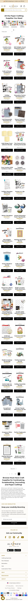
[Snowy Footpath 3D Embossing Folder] (20, 112)
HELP (3, 572)
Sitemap (19, 588)
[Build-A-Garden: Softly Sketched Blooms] (20, 280)
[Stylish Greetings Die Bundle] (7, 353)
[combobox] (14, 10)
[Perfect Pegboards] (20, 425)
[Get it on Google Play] (17, 550)
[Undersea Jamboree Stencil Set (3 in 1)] (7, 329)
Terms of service (19, 585)
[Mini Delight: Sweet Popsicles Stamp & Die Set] (20, 40)
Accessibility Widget (14, 590)
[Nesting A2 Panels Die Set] (20, 232)
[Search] (2, 10)
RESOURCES (5, 575)
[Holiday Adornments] (7, 88)
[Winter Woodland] (7, 208)
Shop (3, 555)
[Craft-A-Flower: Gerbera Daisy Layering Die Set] (20, 256)
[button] (3, 598)
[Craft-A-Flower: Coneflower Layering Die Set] (7, 64)
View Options (20, 174)
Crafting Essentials (6, 558)
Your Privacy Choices (10, 588)
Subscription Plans (6, 568)
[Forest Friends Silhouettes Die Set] (20, 401)
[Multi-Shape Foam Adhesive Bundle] (7, 136)
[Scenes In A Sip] (20, 184)
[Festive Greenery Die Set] (20, 353)
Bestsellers (4, 563)
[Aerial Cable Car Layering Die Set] (7, 377)
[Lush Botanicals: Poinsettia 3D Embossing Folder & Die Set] (7, 112)
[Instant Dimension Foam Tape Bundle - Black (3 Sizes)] (20, 208)
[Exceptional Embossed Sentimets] (7, 401)
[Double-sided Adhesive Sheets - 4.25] (20, 305)
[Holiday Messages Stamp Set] (7, 184)
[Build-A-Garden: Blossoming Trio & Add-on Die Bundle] (20, 449)
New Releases (5, 560)
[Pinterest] (14, 537)
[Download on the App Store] (10, 550)
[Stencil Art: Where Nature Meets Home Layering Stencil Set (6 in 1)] (7, 280)
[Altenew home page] (13, 6)
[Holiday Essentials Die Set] (20, 377)
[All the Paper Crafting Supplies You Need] (6, 27)
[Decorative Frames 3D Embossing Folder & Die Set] (20, 88)
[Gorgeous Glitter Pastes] (7, 425)
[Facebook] (5, 537)
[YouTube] (22, 537)
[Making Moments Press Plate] (7, 449)
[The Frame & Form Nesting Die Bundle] (20, 136)
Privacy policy (10, 585)
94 (15, 474)
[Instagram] (10, 537)
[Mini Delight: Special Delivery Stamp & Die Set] (7, 232)
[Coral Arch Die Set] (20, 329)
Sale (3, 566)
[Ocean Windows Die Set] (7, 256)
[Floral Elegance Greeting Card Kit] (7, 305)
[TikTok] (18, 537)
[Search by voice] (25, 10)
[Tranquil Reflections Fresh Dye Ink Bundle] (20, 160)
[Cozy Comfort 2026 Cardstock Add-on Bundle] (7, 160)
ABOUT (4, 579)
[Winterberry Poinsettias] (20, 64)
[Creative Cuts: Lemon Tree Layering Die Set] (7, 40)
